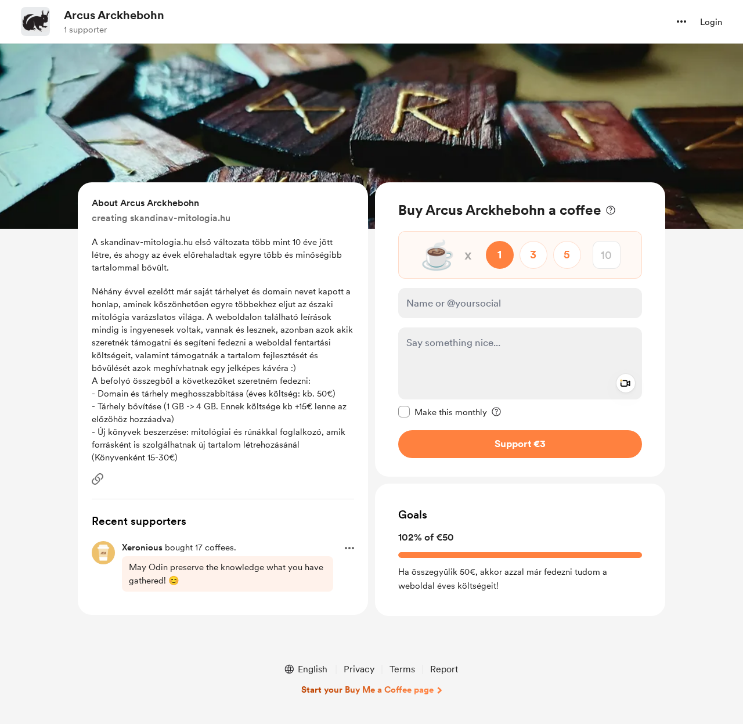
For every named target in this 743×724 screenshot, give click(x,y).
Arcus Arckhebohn (114, 15)
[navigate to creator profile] (35, 21)
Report (444, 669)
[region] (520, 329)
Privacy (359, 669)
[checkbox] (442, 411)
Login (711, 22)
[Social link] (97, 479)
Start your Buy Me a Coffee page (367, 690)
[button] (681, 21)
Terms (402, 669)
